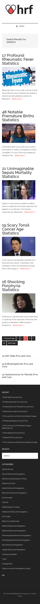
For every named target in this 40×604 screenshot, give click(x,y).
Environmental (7, 498)
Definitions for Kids (8, 483)
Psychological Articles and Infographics (16, 540)
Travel (4, 559)
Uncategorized (7, 564)
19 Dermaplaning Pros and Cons (13, 433)
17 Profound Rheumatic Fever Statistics (18, 59)
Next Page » (12, 343)
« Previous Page (9, 338)
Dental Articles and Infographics (13, 488)
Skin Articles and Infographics (12, 545)
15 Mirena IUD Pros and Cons (12, 437)
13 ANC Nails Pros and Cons (16, 356)
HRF (20, 9)
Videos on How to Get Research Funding (16, 568)
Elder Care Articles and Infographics (14, 493)
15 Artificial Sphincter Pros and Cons (15, 402)
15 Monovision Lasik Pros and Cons (14, 411)
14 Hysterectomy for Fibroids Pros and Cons (17, 407)
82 (4, 343)
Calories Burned (7, 469)
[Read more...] (17, 99)
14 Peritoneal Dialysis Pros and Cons (15, 421)
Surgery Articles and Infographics (13, 549)
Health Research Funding (10, 507)
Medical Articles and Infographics (13, 526)
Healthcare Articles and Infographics (14, 512)
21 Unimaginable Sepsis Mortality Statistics (18, 172)
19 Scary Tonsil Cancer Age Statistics (15, 229)
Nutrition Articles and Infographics (14, 531)
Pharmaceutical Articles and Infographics (16, 535)
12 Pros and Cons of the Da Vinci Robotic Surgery (19, 416)
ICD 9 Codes (6, 516)
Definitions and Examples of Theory (14, 479)
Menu (21, 26)
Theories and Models (9, 554)
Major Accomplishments (10, 521)
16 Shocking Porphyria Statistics (13, 285)
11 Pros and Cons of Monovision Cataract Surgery (19, 442)
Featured (5, 502)
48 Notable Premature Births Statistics (18, 116)
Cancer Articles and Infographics (13, 474)
